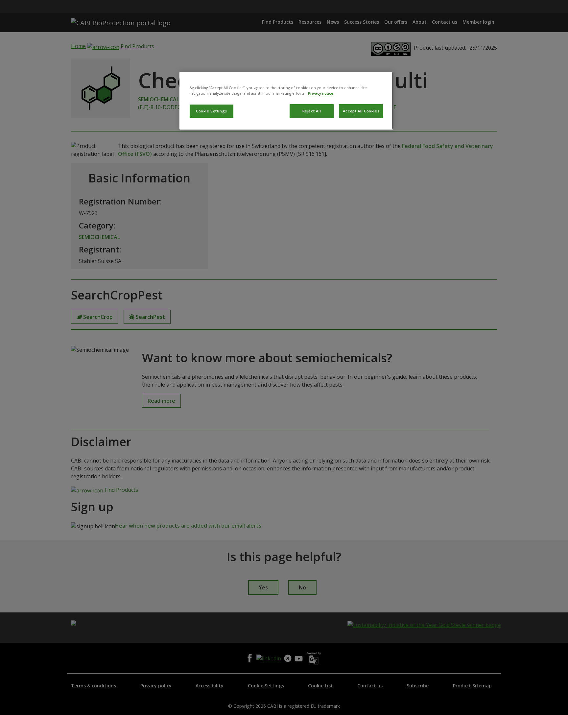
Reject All (311, 110)
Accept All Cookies (361, 110)
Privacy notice (320, 93)
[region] (286, 101)
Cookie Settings (211, 110)
